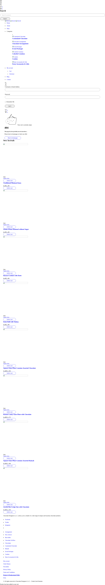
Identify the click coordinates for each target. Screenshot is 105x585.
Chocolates (8, 543)
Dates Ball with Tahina (11, 322)
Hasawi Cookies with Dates (12, 275)
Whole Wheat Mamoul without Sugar (16, 229)
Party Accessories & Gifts (20, 64)
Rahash (7, 548)
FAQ (4, 578)
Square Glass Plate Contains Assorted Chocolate (19, 368)
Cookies (15, 59)
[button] (9, 180)
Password (7, 94)
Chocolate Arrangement (20, 43)
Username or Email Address (12, 87)
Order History (6, 564)
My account (6, 561)
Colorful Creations (18, 54)
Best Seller (8, 537)
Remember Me (10, 102)
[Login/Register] (1, 5)
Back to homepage (13, 138)
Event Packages (17, 49)
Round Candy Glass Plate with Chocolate (17, 414)
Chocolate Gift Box (10, 540)
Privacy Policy (7, 569)
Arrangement (8, 532)
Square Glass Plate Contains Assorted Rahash (18, 461)
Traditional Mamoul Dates (12, 183)
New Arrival (8, 534)
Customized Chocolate (19, 38)
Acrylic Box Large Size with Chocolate (16, 507)
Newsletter (6, 566)
